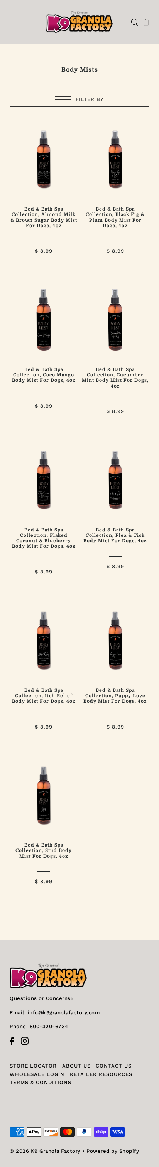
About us (76, 1066)
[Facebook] (14, 1044)
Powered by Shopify (112, 1151)
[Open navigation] (19, 21)
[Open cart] (146, 21)
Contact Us (114, 1066)
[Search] (134, 21)
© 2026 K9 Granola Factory (45, 1151)
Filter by (89, 99)
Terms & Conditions (40, 1082)
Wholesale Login (37, 1074)
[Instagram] (27, 1044)
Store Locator (33, 1066)
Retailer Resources (101, 1074)
